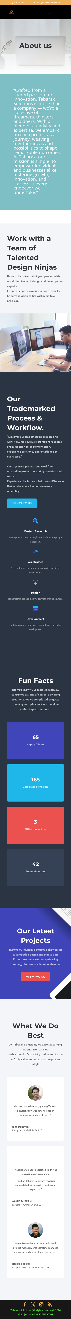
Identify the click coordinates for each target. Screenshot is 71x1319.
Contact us (22, 503)
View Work (35, 976)
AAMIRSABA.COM (42, 1314)
